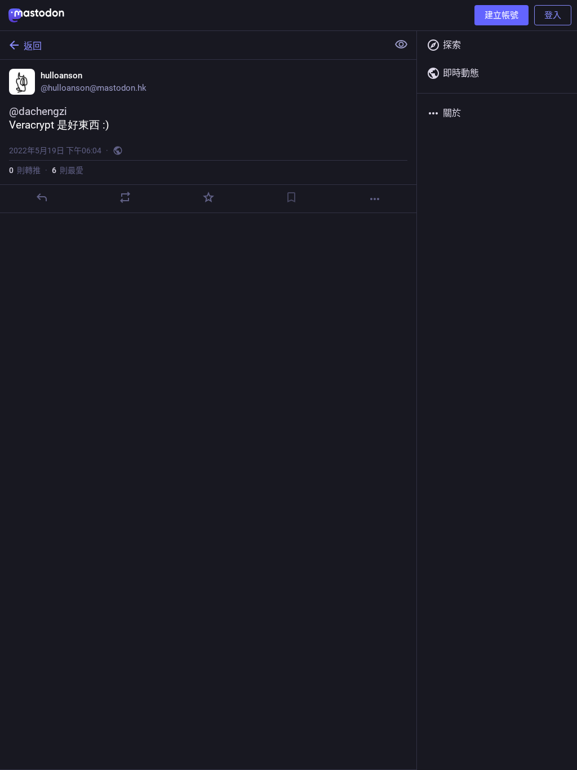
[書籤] (291, 197)
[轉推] (125, 197)
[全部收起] (401, 44)
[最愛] (208, 197)
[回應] (41, 197)
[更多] (374, 199)
